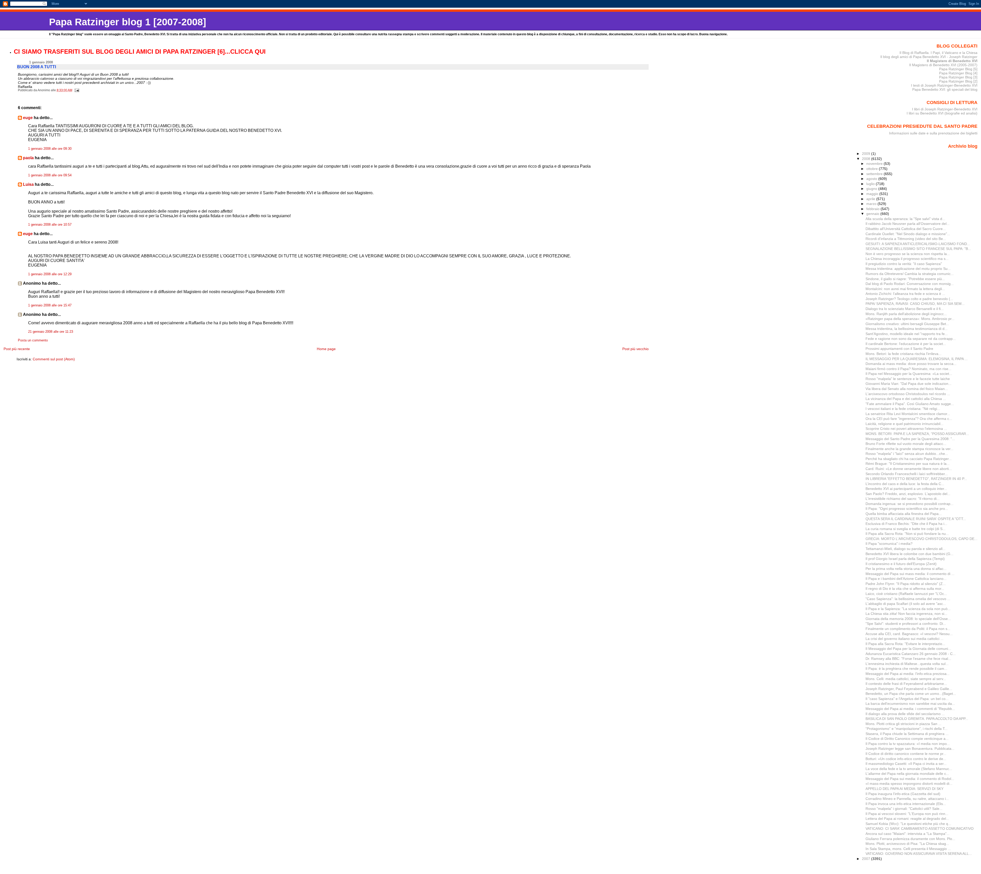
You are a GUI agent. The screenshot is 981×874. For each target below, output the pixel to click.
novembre (875, 164)
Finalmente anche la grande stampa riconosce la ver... (909, 449)
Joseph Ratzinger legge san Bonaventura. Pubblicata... (910, 748)
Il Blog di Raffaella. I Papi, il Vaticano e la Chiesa (938, 53)
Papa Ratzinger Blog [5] (958, 69)
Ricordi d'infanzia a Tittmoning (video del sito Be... (906, 239)
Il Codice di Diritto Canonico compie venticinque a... (907, 739)
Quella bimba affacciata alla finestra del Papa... (904, 514)
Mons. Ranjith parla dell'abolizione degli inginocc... (906, 314)
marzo (872, 204)
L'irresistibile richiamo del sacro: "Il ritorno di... (903, 499)
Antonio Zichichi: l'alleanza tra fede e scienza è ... (905, 294)
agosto (872, 179)
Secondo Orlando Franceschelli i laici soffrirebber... (907, 474)
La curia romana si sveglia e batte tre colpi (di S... (905, 529)
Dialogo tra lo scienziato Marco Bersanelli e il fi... (905, 309)
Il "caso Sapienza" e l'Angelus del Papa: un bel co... (907, 699)
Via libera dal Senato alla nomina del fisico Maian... (907, 389)
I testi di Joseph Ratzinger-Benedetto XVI (944, 85)
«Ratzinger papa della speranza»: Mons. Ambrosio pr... (910, 319)
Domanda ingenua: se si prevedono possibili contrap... (909, 504)
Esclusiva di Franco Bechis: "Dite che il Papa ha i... (906, 524)
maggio (872, 194)
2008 (866, 159)
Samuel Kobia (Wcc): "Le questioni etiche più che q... (908, 824)
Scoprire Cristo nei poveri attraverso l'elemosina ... (906, 429)
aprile (871, 199)
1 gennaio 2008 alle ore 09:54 (50, 175)
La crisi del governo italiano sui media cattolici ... (904, 639)
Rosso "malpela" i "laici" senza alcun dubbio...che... (907, 454)
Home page (326, 349)
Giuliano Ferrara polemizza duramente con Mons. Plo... (910, 839)
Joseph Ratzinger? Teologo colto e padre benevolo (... (909, 299)
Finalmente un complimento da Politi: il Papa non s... (908, 629)
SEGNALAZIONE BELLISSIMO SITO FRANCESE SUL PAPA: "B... (918, 249)
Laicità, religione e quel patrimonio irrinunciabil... (904, 424)
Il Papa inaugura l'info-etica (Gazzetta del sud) (903, 794)
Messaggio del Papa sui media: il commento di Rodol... (910, 779)
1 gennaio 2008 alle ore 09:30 (50, 149)
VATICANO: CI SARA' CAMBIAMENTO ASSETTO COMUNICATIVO (920, 828)
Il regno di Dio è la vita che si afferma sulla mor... (905, 588)
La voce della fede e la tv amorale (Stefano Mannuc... (909, 769)
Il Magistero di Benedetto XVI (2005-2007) (943, 65)
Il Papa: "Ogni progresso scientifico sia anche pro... (907, 509)
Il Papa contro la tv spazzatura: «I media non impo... (908, 744)
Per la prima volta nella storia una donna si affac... (906, 569)
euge (28, 118)
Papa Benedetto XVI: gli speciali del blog (944, 89)
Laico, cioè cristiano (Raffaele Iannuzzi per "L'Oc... (906, 594)
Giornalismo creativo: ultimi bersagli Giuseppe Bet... (907, 324)
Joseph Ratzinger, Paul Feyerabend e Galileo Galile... (909, 689)
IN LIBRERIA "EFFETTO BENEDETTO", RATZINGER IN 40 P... (916, 479)
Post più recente (17, 349)
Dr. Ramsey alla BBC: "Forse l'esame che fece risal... (908, 659)
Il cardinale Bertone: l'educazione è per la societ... (906, 344)
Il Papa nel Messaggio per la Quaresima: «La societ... (909, 374)
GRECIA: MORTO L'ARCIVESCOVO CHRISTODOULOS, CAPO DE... (921, 539)
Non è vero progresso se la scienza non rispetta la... (908, 254)
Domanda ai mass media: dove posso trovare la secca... (911, 364)
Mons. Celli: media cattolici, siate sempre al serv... (906, 679)
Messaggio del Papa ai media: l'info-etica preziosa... (908, 674)
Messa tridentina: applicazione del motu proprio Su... (908, 269)
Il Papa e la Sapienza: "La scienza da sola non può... (908, 609)
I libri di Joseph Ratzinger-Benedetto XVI (944, 109)
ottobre (872, 169)
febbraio (873, 209)
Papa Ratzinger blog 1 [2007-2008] (127, 21)
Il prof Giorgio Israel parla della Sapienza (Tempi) (905, 559)
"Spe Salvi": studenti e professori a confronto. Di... (906, 624)
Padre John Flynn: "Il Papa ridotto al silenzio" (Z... (906, 584)
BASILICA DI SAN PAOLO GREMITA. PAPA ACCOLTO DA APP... (917, 719)
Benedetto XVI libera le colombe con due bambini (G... (909, 554)
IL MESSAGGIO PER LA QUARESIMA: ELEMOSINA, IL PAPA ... (917, 359)
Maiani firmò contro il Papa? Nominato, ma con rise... (908, 369)
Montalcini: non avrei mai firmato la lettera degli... (905, 289)
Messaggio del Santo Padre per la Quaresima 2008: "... (910, 439)
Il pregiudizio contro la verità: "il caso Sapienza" (904, 264)
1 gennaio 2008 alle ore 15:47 (50, 305)
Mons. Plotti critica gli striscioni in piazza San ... (903, 724)
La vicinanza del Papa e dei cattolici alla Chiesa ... (906, 399)
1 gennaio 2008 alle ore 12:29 (50, 274)
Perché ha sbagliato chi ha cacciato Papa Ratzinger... (909, 459)
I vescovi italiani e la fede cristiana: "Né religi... (903, 409)
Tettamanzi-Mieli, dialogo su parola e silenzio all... (905, 549)
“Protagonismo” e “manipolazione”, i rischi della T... (907, 729)
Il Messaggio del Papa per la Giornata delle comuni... (908, 649)
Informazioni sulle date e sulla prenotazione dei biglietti (933, 133)
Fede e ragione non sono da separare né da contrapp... (911, 339)
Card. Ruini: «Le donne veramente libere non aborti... (909, 469)
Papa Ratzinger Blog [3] (958, 77)
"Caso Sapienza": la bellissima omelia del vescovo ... (908, 599)
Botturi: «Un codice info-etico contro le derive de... (906, 759)
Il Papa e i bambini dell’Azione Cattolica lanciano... (906, 579)
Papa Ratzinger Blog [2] (958, 81)
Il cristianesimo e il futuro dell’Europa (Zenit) (901, 564)
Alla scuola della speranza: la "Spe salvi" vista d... (905, 219)
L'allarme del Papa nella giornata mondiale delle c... (907, 774)
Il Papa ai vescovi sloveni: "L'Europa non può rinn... (907, 814)
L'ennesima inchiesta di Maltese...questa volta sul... (907, 664)
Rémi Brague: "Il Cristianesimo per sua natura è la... (908, 464)
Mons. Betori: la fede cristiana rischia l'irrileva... (903, 354)
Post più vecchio (635, 349)
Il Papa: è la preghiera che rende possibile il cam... (906, 668)
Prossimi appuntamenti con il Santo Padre (899, 349)
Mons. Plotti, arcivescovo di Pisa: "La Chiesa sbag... (907, 844)
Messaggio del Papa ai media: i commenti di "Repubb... (910, 709)
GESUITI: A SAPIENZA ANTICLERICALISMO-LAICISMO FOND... (918, 244)
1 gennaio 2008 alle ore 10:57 (50, 224)
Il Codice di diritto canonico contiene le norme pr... (906, 754)
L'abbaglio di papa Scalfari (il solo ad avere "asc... (906, 604)
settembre (875, 174)
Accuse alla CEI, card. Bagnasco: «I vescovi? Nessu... (909, 634)
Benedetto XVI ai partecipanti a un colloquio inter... (906, 489)
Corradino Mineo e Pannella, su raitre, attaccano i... (907, 799)
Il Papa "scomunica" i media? (889, 544)
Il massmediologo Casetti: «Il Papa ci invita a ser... (906, 764)
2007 (866, 859)
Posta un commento (33, 340)
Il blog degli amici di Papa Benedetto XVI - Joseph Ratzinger (928, 57)
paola (28, 158)
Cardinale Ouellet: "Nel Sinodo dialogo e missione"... (908, 234)
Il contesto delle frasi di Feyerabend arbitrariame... (906, 684)
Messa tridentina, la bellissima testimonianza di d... (907, 329)
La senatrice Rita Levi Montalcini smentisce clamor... (908, 414)
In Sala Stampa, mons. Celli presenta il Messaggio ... (908, 849)
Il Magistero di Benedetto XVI (952, 61)
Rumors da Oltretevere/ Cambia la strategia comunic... (910, 274)
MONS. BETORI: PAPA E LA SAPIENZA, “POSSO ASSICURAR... (917, 434)
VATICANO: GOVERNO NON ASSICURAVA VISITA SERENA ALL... (919, 854)
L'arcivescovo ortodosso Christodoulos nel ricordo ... (908, 394)
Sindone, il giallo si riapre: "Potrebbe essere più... (905, 279)
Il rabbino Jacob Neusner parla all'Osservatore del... (908, 224)
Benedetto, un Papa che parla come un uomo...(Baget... (911, 694)
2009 (866, 154)
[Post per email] (76, 90)
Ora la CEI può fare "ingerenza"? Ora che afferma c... (909, 419)
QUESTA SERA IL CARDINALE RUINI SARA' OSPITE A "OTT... (916, 519)
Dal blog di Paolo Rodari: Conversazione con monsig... (910, 284)
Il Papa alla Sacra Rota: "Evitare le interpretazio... (905, 644)
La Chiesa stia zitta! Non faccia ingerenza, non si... (906, 614)
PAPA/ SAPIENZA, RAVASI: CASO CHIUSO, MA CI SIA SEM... (915, 304)
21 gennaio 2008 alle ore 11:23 (50, 332)
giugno (872, 189)
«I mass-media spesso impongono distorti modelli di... (909, 783)
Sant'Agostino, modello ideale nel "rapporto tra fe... (907, 334)
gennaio (873, 214)
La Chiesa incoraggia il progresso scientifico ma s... (907, 259)
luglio (871, 184)
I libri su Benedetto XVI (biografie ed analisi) (942, 113)
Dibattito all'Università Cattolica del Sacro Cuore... (906, 229)
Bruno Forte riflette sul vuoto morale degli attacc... (906, 444)
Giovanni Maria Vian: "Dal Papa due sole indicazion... (908, 384)
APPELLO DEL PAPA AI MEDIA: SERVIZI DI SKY (904, 789)
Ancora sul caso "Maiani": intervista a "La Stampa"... (908, 834)
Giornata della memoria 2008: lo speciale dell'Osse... (908, 619)
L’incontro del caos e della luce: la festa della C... (905, 484)
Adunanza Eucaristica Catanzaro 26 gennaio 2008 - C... (911, 654)
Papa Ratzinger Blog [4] (958, 73)
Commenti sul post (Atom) (54, 359)
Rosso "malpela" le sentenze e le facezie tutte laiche (908, 379)
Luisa (28, 184)
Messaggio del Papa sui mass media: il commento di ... (910, 574)
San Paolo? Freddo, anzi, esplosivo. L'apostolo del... (908, 494)
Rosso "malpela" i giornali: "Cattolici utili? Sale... (904, 809)
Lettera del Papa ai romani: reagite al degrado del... (907, 818)
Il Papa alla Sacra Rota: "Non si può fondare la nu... (907, 534)
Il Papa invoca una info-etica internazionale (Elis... (906, 804)
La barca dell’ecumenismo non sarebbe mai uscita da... (910, 704)
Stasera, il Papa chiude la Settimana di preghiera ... (907, 734)
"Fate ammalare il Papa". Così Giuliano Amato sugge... (910, 404)
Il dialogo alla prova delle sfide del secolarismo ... (905, 714)
